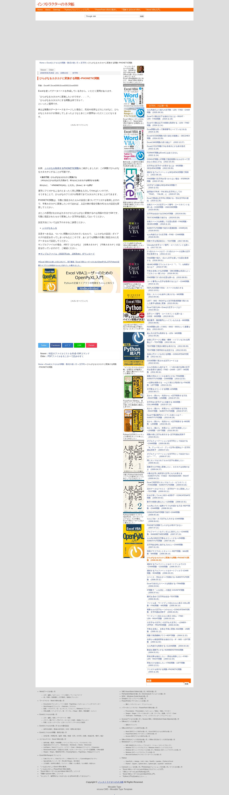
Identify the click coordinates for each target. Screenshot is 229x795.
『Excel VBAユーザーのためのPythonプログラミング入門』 (143, 769)
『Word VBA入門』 (153, 10)
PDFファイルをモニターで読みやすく (66, 356)
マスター (168, 711)
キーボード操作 (70, 720)
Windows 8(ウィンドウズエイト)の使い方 (139, 750)
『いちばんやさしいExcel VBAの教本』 (53, 767)
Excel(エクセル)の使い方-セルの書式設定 (54, 726)
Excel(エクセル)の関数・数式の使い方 (62, 63)
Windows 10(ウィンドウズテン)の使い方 (168, 750)
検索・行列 (71, 736)
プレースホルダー (144, 713)
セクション (82, 704)
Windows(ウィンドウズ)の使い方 (133, 742)
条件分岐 (46, 742)
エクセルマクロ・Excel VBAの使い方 (52, 739)
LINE (79, 345)
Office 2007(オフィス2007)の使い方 (134, 728)
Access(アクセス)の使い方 (131, 719)
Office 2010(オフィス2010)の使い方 (134, 739)
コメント (65, 763)
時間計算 (54, 736)
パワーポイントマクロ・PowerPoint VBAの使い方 (139, 708)
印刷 (48, 697)
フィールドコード (76, 695)
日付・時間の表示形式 (73, 729)
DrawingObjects (71, 752)
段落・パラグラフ (49, 708)
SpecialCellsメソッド (50, 761)
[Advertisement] (114, 40)
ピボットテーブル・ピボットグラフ (60, 722)
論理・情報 (62, 736)
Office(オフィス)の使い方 (131, 721)
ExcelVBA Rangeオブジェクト (50, 755)
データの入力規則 (79, 722)
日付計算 (46, 736)
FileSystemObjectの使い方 (131, 694)
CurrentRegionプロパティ (89, 758)
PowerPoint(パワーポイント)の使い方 (135, 701)
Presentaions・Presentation (135, 711)
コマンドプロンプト (165, 745)
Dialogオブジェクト (93, 752)
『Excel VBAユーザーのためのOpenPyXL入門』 (139, 774)
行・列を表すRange (65, 761)
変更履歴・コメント (90, 711)
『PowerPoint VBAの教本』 (105, 10)
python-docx (143, 763)
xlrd (142, 761)
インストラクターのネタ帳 (55, 4)
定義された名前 (63, 749)
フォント (72, 708)
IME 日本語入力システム (134, 745)
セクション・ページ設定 (61, 695)
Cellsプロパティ (48, 758)
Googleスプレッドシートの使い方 (134, 698)
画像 (163, 713)
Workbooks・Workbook (68, 745)
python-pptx (152, 763)
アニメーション (166, 715)
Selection (65, 706)
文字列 (83, 63)
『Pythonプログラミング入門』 (77, 10)
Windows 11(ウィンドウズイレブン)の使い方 (140, 752)
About (47, 10)
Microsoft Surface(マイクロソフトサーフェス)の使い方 (143, 754)
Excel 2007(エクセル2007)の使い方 (160, 731)
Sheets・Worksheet (84, 745)
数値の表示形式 (59, 729)
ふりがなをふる (49, 228)
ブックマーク (56, 711)
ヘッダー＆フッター (94, 704)
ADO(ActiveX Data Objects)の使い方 (166, 719)
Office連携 (46, 711)
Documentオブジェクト (51, 704)
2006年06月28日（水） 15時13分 (54, 73)
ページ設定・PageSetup (68, 704)
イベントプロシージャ (70, 742)
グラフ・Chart (69, 747)
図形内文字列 (60, 752)
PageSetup (82, 752)
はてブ (67, 345)
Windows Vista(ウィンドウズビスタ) (160, 747)
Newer (43, 70)
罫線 (70, 763)
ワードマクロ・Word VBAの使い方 (51, 701)
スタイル (73, 706)
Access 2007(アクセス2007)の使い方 (138, 736)
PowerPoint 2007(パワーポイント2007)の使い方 (141, 734)
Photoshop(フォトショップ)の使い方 (155, 767)
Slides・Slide (159, 711)
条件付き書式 (47, 729)
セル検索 (85, 763)
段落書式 (54, 697)
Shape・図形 (77, 711)
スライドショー (154, 715)
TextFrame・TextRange (133, 715)
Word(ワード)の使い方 (47, 691)
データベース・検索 (64, 718)
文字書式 (62, 697)
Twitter (44, 345)
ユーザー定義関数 (89, 749)
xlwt (146, 761)
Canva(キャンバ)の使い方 (131, 767)
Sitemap (56, 10)
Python (124, 758)
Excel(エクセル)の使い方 (48, 714)
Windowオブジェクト (84, 708)
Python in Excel (168, 761)
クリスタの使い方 (176, 767)
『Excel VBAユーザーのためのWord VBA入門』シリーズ (59, 771)
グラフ (45, 720)
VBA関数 (59, 742)
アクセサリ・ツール (150, 745)
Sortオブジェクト (57, 747)
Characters (95, 747)
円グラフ (60, 720)
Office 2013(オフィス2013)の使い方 (162, 739)
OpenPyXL (129, 761)
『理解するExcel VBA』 (131, 10)
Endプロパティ (61, 758)
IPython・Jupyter (131, 763)
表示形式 (77, 761)
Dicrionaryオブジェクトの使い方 (154, 694)
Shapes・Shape (48, 752)
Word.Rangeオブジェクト (51, 706)
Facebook (55, 345)
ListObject (46, 747)
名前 (54, 718)
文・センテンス (62, 708)
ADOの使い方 (152, 691)
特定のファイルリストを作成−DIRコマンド (69, 353)
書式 (127, 704)
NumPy (152, 761)
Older (51, 70)
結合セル (92, 763)
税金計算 (91, 736)
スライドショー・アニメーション (141, 704)
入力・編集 (47, 695)
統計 (102, 736)
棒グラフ (53, 720)
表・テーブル (67, 711)
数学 (97, 736)
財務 (84, 736)
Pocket (91, 345)
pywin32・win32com (164, 763)
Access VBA (147, 719)
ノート (145, 715)
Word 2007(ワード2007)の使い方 (136, 731)
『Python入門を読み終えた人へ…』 (134, 776)
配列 (52, 742)
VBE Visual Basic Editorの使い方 (133, 691)
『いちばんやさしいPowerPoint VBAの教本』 (55, 769)
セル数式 (77, 763)
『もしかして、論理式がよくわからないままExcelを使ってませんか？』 (65, 776)
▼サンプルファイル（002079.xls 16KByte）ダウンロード (66, 254)
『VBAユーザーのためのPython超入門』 (136, 772)
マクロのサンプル (86, 742)
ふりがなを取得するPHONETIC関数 (62, 168)
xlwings (137, 761)
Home (40, 10)
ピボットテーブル (76, 749)
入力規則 (46, 763)
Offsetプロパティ (73, 758)
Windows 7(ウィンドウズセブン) (136, 747)
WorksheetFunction (49, 749)
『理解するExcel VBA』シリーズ (51, 774)
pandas (158, 761)
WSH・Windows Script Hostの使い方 (135, 696)
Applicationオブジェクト (51, 745)
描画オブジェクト (73, 697)
